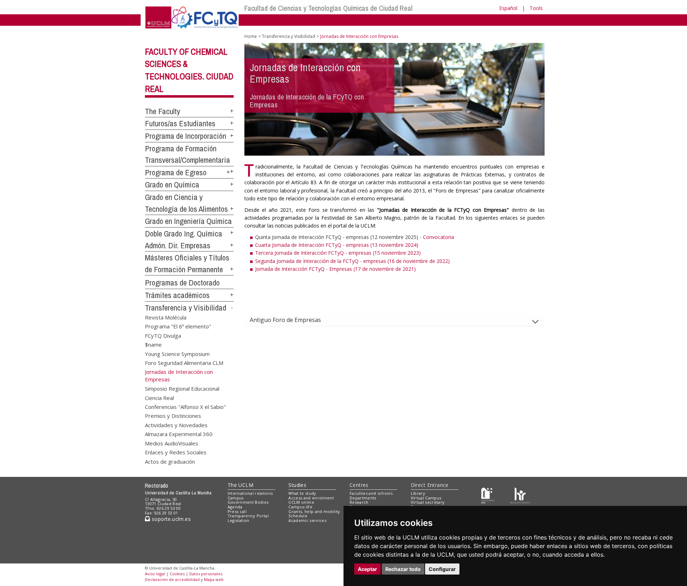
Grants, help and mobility (314, 511)
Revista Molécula (165, 317)
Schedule (297, 515)
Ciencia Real (159, 397)
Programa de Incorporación (185, 136)
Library (418, 493)
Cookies (177, 573)
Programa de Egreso (175, 172)
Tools (536, 8)
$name (153, 344)
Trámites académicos (177, 295)
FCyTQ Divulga (163, 335)
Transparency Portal (248, 515)
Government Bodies (248, 502)
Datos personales (205, 573)
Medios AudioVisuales (171, 442)
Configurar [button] (442, 569)
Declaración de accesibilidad (172, 579)
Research (359, 502)
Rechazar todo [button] (403, 569)
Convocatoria (438, 237)
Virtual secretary (428, 502)
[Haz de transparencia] (487, 494)
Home (250, 36)
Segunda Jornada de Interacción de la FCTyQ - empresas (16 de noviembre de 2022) (352, 261)
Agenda (235, 506)
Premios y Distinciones (173, 415)
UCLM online (301, 502)
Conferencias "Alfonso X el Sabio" (185, 406)
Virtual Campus (426, 497)
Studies (297, 485)
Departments (363, 497)
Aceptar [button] (367, 569)
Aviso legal (155, 573)
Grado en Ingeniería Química (188, 221)
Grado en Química (172, 184)
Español (508, 8)
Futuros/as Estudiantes (180, 123)
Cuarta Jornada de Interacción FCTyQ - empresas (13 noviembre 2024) (336, 244)
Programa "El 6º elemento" (178, 326)
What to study (302, 493)
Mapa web (214, 579)
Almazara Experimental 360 (179, 434)
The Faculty (162, 111)
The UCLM (240, 485)
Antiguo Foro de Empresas (285, 320)
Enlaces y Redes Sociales (175, 452)
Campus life (300, 506)
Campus (236, 497)
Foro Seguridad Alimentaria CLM (184, 362)
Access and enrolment (311, 497)
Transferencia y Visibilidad (185, 307)
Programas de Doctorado (182, 282)
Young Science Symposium (177, 353)
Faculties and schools (371, 493)
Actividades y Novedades (176, 424)
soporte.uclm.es (170, 519)
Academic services (307, 520)
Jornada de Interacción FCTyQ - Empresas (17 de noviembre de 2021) (335, 268)
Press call (237, 511)
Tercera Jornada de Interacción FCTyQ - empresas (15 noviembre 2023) (338, 252)
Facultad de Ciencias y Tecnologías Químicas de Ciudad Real (328, 8)
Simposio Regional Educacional (182, 388)
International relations (250, 493)
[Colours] (520, 494)
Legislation (238, 520)
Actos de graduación (170, 461)
